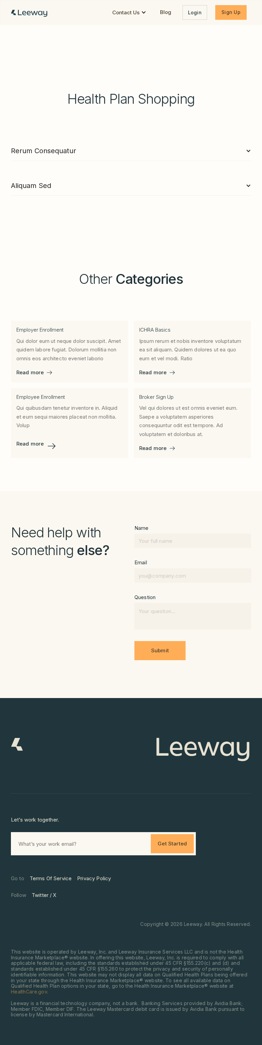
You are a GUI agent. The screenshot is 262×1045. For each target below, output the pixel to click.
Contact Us (126, 12)
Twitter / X (44, 895)
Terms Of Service (51, 878)
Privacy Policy (94, 878)
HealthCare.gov (29, 992)
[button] (129, 12)
